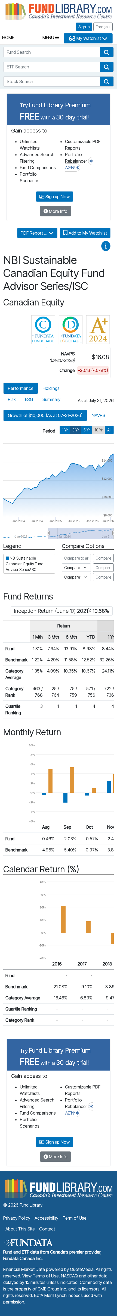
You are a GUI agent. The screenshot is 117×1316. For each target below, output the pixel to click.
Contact (47, 1229)
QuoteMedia (82, 1269)
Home (8, 37)
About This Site (20, 1229)
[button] (106, 52)
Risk (12, 399)
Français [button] (103, 26)
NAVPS (98, 415)
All (109, 430)
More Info (57, 211)
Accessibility (46, 1218)
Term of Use (75, 1218)
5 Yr (87, 430)
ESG (29, 399)
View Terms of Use (40, 1276)
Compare (103, 558)
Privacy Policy (16, 1218)
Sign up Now (57, 196)
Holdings (51, 388)
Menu (48, 37)
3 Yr (75, 430)
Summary (51, 399)
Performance (20, 388)
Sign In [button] (84, 26)
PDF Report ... (34, 233)
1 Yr (65, 430)
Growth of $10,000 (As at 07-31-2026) (45, 415)
